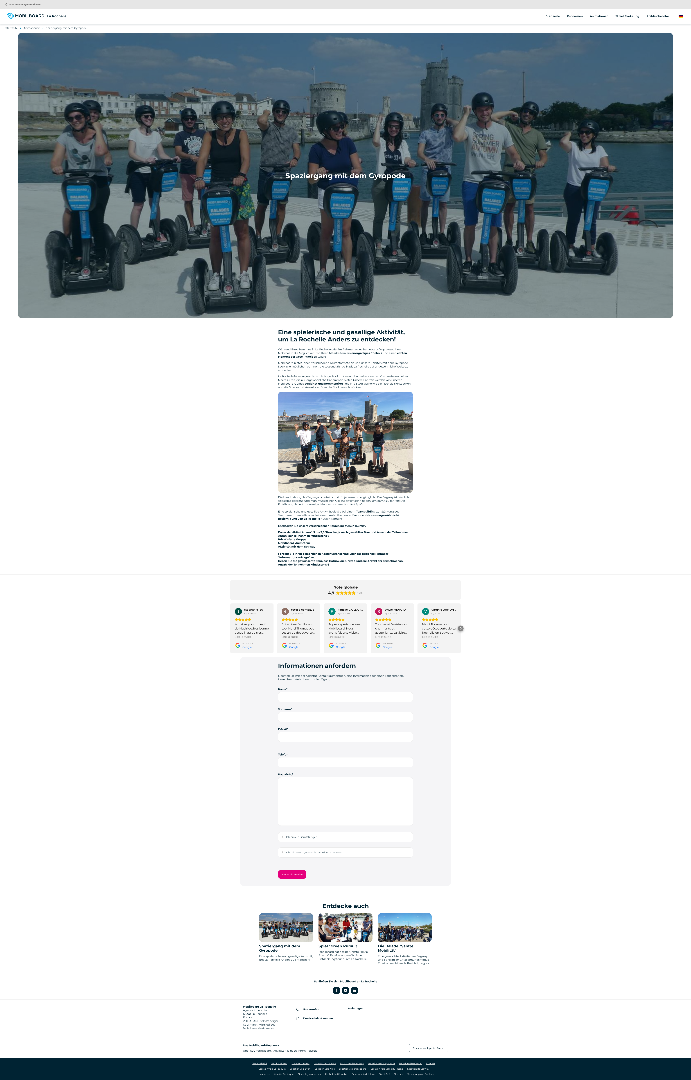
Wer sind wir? (259, 1063)
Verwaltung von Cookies (420, 1074)
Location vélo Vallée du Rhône (387, 1068)
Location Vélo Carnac (410, 1063)
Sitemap (398, 1074)
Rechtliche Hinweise (336, 1074)
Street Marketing (627, 16)
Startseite (553, 16)
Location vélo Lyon (300, 1068)
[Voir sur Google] (238, 611)
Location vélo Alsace (325, 1063)
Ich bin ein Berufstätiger (301, 837)
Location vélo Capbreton (381, 1063)
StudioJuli (384, 1074)
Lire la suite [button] (243, 636)
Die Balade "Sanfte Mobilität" (396, 948)
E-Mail (282, 729)
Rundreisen (575, 16)
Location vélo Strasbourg (352, 1068)
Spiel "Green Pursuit (338, 946)
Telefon (283, 754)
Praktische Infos (658, 16)
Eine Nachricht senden (318, 1018)
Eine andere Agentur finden (22, 4)
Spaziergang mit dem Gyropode (66, 28)
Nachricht (285, 774)
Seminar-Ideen (279, 1063)
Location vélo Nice (325, 1068)
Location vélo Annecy (352, 1063)
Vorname (284, 709)
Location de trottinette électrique (275, 1074)
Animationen (599, 16)
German (684, 16)
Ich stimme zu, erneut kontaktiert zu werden (314, 852)
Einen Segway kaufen (309, 1074)
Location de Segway (418, 1068)
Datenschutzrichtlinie (363, 1074)
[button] (230, 628)
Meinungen (355, 1008)
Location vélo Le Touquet (272, 1068)
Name (282, 689)
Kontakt (430, 1063)
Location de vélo (301, 1063)
